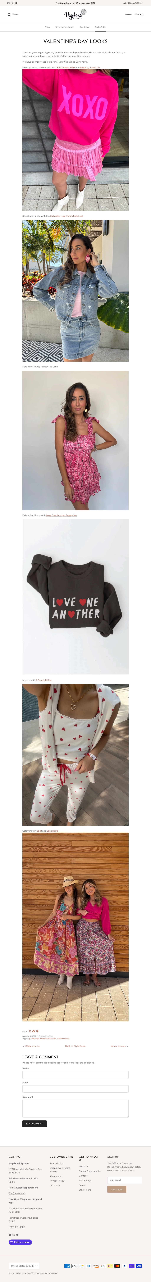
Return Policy (57, 1163)
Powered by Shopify (48, 1273)
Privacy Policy (57, 1180)
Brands (82, 1185)
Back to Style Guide (75, 1046)
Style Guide (100, 27)
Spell (39, 830)
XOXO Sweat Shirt (66, 67)
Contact (83, 1175)
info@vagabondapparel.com (23, 1187)
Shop (47, 27)
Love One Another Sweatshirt (61, 515)
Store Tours (85, 1189)
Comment (27, 1097)
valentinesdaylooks (48, 1038)
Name (25, 1068)
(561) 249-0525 (17, 1193)
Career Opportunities (90, 1171)
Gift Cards (55, 1185)
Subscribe (117, 1189)
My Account (56, 1176)
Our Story (84, 27)
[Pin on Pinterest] (37, 1031)
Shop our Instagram (65, 27)
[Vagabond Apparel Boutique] (75, 14)
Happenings (85, 1180)
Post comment (34, 1124)
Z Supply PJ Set (44, 680)
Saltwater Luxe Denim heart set (66, 216)
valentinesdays (63, 1038)
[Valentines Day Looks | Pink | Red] (75, 210)
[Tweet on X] (30, 1031)
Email (25, 1082)
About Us (83, 1166)
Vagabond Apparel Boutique (27, 1273)
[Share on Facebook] (33, 1031)
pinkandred (34, 1038)
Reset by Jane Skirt (90, 67)
